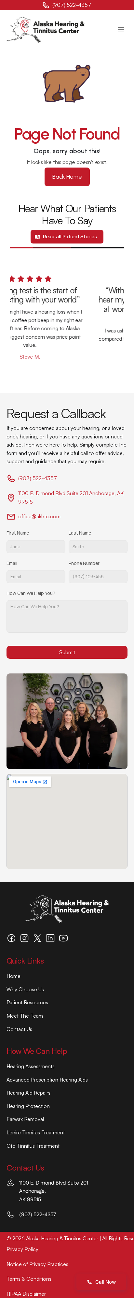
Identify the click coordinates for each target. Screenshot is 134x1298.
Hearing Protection (28, 1106)
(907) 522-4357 (72, 5)
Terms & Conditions (29, 1279)
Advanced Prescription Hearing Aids (47, 1079)
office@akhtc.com (39, 516)
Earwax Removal (25, 1119)
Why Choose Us (25, 989)
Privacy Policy (22, 1249)
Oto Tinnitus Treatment (33, 1146)
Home (13, 976)
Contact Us (19, 1029)
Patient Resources (27, 1002)
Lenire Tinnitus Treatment (36, 1132)
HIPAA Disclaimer (26, 1294)
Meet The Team (25, 1015)
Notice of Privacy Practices (37, 1264)
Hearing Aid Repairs (28, 1092)
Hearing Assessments (31, 1066)
